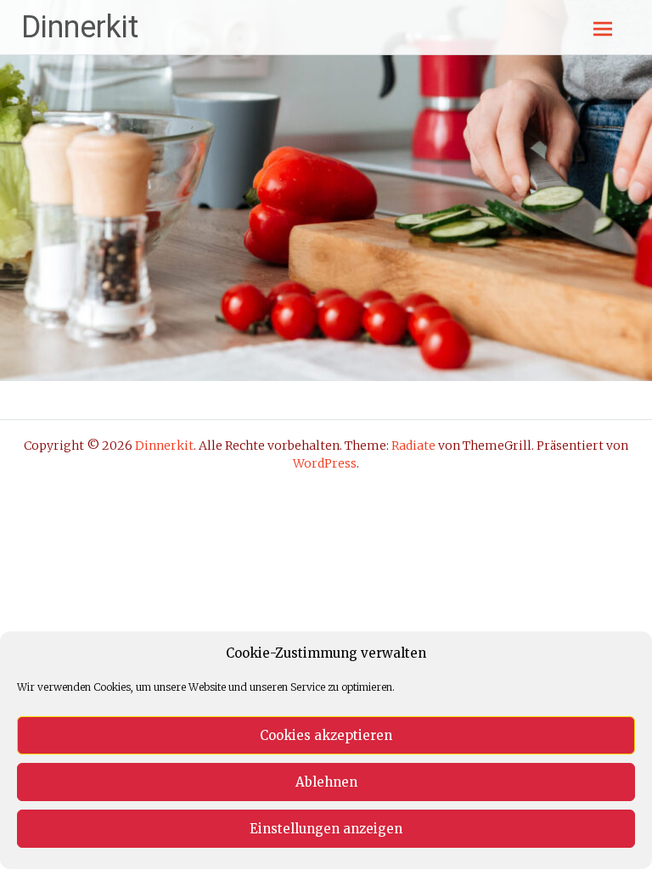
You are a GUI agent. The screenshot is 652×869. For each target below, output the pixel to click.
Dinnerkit (79, 27)
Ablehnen (326, 782)
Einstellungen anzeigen (326, 829)
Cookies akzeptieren (326, 735)
